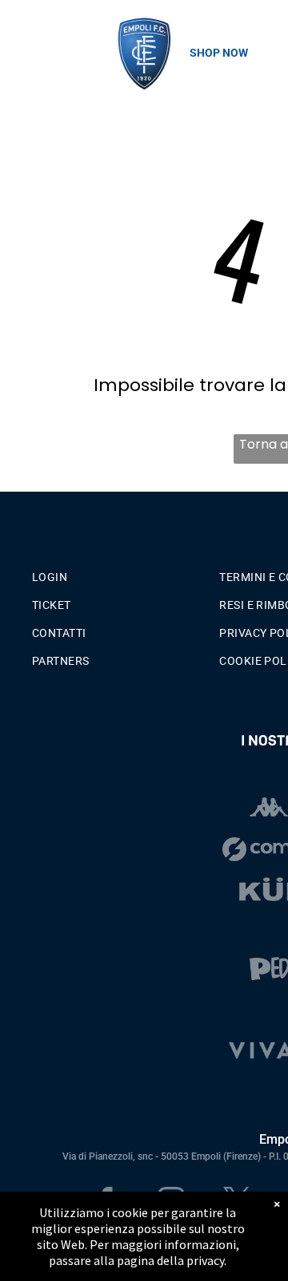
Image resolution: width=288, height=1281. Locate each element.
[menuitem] (119, 573)
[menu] (24, 33)
